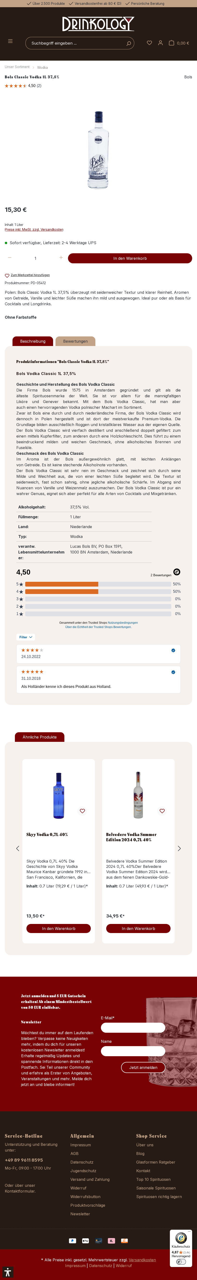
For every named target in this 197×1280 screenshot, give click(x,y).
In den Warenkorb (130, 258)
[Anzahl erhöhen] (61, 258)
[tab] (32, 341)
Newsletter (80, 1213)
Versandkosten (142, 1259)
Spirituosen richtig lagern (159, 1196)
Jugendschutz (83, 1170)
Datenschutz (81, 1162)
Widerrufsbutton (85, 1196)
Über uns (145, 1144)
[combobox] (74, 43)
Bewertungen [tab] (75, 341)
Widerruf (78, 1188)
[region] (98, 149)
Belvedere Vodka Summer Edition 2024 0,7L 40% (131, 837)
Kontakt (143, 1170)
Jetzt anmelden (143, 1067)
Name (106, 1041)
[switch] (181, 1262)
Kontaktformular (20, 1191)
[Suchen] (128, 43)
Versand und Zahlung (90, 1179)
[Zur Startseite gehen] (98, 24)
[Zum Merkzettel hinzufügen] (82, 811)
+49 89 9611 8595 (24, 1160)
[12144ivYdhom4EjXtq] (98, 150)
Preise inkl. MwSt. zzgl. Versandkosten (34, 229)
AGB (74, 1153)
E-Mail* (108, 1017)
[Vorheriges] (17, 848)
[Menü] (10, 41)
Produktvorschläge (87, 1205)
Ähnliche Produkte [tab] (40, 737)
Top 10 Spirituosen (153, 1179)
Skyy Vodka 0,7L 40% (47, 834)
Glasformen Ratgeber (155, 1162)
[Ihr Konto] (160, 43)
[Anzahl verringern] (10, 258)
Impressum (80, 1144)
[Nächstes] (179, 848)
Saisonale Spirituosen (156, 1188)
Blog (140, 1153)
